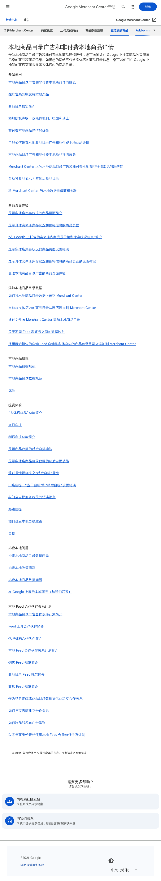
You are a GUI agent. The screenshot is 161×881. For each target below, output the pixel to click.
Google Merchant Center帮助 (90, 7)
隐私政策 (26, 865)
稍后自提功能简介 (21, 437)
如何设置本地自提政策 (25, 521)
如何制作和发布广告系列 (26, 723)
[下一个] (152, 31)
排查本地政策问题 (21, 568)
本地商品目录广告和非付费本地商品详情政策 (42, 154)
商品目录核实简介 (21, 106)
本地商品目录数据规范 (25, 378)
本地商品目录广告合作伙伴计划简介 (35, 614)
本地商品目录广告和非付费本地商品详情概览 (42, 82)
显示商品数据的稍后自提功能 (30, 449)
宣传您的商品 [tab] (119, 30)
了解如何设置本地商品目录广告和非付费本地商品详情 (48, 143)
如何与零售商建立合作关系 (28, 711)
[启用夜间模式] (111, 861)
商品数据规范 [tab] (94, 30)
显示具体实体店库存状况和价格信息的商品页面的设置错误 (52, 261)
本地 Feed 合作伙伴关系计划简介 (33, 650)
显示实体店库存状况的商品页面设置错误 (38, 249)
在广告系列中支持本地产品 (28, 94)
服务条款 (38, 865)
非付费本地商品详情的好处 (28, 130)
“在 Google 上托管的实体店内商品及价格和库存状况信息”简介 (55, 237)
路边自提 (15, 509)
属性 (11, 390)
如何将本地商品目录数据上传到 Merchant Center (45, 296)
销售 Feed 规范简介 (23, 663)
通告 (27, 20)
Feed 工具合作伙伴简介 (26, 626)
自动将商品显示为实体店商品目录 (33, 179)
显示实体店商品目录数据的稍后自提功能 (38, 461)
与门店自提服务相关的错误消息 (32, 497)
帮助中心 (11, 20)
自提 (11, 533)
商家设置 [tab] (47, 30)
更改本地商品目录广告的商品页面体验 (37, 273)
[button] (8, 7)
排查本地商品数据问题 (25, 580)
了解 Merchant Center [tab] (19, 30)
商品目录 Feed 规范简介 (26, 674)
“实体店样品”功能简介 (25, 413)
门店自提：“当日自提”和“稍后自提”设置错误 (42, 485)
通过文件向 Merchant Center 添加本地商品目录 (44, 320)
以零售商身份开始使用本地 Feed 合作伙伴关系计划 (46, 735)
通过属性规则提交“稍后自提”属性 (33, 473)
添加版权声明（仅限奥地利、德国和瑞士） (40, 118)
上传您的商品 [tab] (69, 30)
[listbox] (123, 870)
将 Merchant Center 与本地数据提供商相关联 (42, 191)
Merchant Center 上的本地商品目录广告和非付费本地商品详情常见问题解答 (65, 167)
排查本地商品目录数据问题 (28, 556)
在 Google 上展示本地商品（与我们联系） (40, 592)
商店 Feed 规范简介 (23, 687)
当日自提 (15, 425)
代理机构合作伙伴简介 (25, 638)
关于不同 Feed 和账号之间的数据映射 (36, 332)
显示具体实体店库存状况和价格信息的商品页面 (43, 225)
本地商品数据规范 (21, 366)
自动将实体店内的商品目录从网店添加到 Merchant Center (52, 308)
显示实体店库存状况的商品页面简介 (35, 213)
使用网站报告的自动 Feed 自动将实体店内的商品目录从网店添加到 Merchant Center (72, 344)
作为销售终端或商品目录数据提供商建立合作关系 (45, 699)
